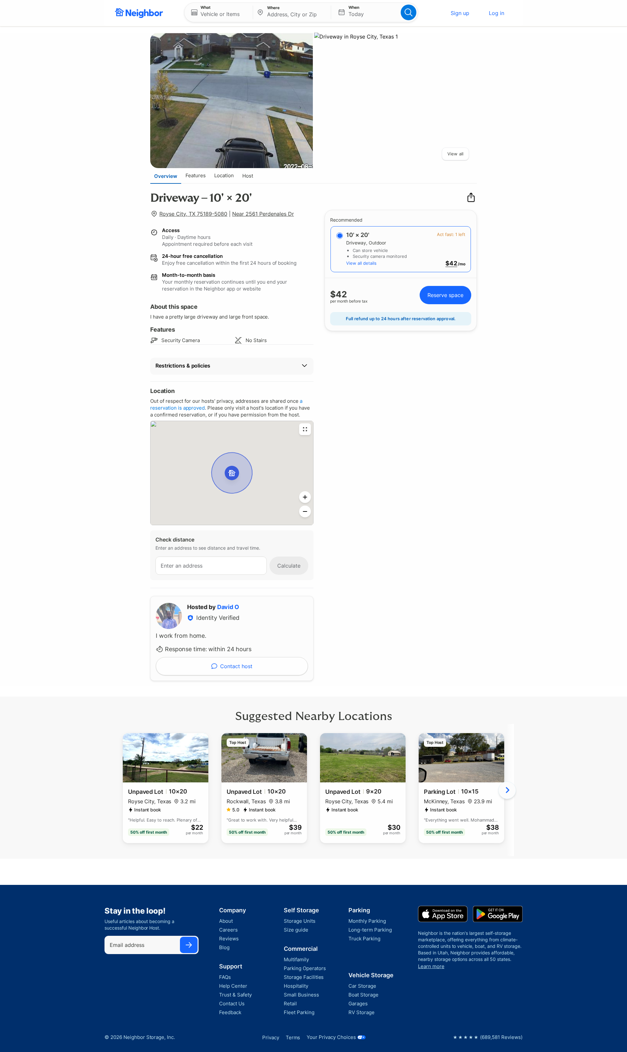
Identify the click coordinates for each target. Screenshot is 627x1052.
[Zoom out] (305, 511)
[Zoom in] (305, 497)
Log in (496, 13)
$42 (451, 263)
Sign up (460, 13)
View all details (361, 263)
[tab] (165, 176)
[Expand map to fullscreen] (305, 429)
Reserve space (445, 295)
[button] (219, 12)
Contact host (236, 666)
